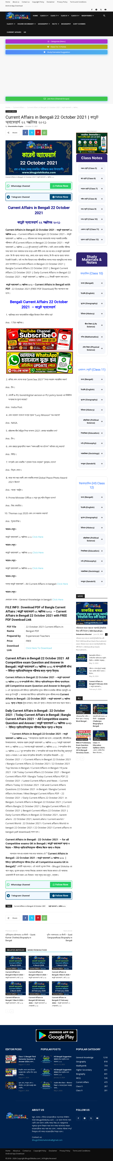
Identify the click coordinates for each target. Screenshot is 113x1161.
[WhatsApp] (44, 132)
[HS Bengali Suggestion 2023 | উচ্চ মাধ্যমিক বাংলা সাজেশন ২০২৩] (46, 1059)
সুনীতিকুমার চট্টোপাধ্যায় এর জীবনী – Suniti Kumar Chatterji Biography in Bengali (20, 937)
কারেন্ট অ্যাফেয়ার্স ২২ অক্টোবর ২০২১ (57, 906)
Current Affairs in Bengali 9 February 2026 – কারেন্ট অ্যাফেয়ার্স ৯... (98, 684)
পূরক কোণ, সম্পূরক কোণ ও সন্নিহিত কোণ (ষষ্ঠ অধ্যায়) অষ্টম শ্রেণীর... (27, 1085)
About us (16, 2)
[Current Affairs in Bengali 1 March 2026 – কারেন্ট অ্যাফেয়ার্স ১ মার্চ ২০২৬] (16, 988)
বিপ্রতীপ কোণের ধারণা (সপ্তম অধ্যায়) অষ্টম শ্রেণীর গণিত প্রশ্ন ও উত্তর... (28, 1072)
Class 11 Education (97, 738)
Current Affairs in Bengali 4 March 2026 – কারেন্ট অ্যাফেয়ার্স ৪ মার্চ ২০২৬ (38, 975)
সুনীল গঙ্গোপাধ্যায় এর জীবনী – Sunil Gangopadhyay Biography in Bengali (59, 937)
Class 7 (54, 16)
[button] (104, 15)
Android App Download (14, 6)
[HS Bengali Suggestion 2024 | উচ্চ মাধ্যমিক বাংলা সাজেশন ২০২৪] (46, 1072)
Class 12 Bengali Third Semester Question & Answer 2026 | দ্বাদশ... (27, 1059)
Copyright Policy (38, 2)
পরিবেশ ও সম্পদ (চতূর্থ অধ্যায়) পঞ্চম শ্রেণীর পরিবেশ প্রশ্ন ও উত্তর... (97, 670)
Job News (80, 623)
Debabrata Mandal (84, 634)
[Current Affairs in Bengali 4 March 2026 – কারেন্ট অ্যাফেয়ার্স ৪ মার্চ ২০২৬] (39, 963)
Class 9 (74, 16)
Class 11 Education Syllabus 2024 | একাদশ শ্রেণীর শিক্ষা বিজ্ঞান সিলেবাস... (99, 748)
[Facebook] (92, 10)
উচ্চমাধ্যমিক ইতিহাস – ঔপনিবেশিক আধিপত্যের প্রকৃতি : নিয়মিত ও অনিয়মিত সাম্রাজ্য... (98, 657)
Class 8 (64, 16)
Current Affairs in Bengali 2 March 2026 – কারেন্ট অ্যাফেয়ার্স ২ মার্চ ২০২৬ (61, 975)
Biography (66, 24)
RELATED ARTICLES (15, 950)
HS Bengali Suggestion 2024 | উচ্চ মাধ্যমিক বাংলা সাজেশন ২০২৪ (62, 1072)
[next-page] (11, 1011)
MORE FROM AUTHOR (37, 950)
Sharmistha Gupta (15, 126)
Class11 (10, 24)
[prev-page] (7, 1011)
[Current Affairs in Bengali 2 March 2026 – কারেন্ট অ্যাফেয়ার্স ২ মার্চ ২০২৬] (62, 963)
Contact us (25, 2)
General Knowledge (81, 712)
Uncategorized (82, 739)
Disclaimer (51, 2)
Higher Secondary (26, 24)
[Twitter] (101, 10)
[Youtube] (105, 10)
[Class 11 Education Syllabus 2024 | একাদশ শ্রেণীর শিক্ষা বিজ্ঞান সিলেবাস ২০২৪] (100, 735)
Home (8, 2)
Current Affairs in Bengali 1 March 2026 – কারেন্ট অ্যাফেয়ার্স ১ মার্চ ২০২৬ (15, 1000)
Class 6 (43, 16)
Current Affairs (14, 32)
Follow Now (61, 185)
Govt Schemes (79, 24)
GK (25, 32)
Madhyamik (87, 16)
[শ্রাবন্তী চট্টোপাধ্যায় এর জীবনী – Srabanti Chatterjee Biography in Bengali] (100, 709)
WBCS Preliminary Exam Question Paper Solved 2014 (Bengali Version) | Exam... (83, 748)
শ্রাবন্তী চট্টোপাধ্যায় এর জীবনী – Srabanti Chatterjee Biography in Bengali (100, 721)
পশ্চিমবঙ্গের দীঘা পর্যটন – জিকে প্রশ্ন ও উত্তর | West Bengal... (83, 718)
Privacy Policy (62, 2)
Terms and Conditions (78, 2)
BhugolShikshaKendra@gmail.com (47, 1140)
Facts (54, 24)
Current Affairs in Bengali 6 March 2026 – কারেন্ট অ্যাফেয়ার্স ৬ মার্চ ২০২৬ (15, 975)
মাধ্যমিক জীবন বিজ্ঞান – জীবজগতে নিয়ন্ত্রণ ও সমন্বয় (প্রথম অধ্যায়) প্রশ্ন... (63, 1085)
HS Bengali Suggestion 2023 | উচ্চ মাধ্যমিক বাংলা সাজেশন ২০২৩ (62, 1059)
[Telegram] (96, 10)
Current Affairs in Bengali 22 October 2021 (29, 906)
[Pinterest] (38, 132)
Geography (43, 24)
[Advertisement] (56, 75)
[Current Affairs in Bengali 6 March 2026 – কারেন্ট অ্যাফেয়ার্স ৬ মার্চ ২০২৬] (16, 963)
